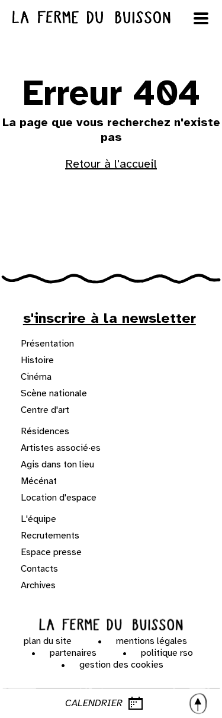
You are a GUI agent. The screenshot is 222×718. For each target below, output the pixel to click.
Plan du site (48, 641)
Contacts (39, 569)
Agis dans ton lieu (57, 464)
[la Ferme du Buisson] (111, 625)
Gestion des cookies (121, 665)
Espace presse (51, 552)
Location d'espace (58, 498)
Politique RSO (167, 653)
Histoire (37, 360)
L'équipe (38, 519)
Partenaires (73, 653)
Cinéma (36, 377)
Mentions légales (151, 641)
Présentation (47, 344)
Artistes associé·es (61, 448)
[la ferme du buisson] (111, 17)
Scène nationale (54, 393)
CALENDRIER (94, 703)
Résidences (45, 431)
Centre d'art (45, 410)
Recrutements (50, 535)
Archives (38, 585)
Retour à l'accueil (111, 163)
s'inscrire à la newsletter (109, 318)
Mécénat (39, 481)
